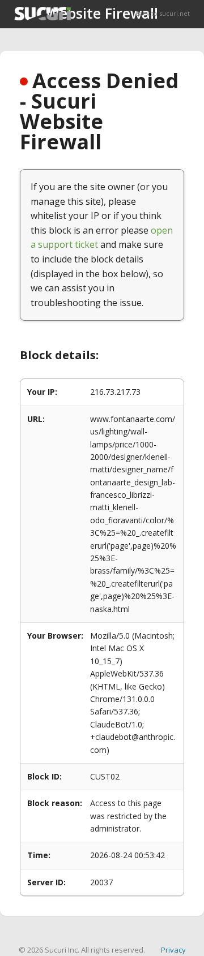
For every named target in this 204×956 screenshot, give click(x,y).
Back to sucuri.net (162, 13)
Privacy (173, 950)
